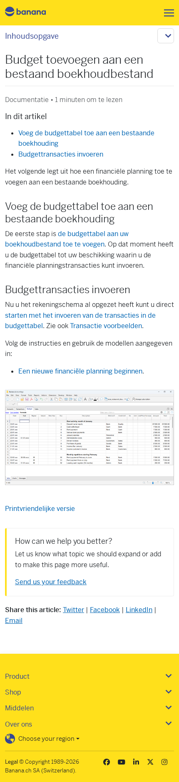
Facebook (105, 609)
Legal (11, 761)
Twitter (73, 609)
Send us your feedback (51, 582)
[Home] (32, 12)
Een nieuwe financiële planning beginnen (80, 371)
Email (13, 620)
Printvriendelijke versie (40, 508)
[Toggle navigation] (166, 13)
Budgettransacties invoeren (60, 154)
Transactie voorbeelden (106, 325)
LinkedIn (139, 609)
